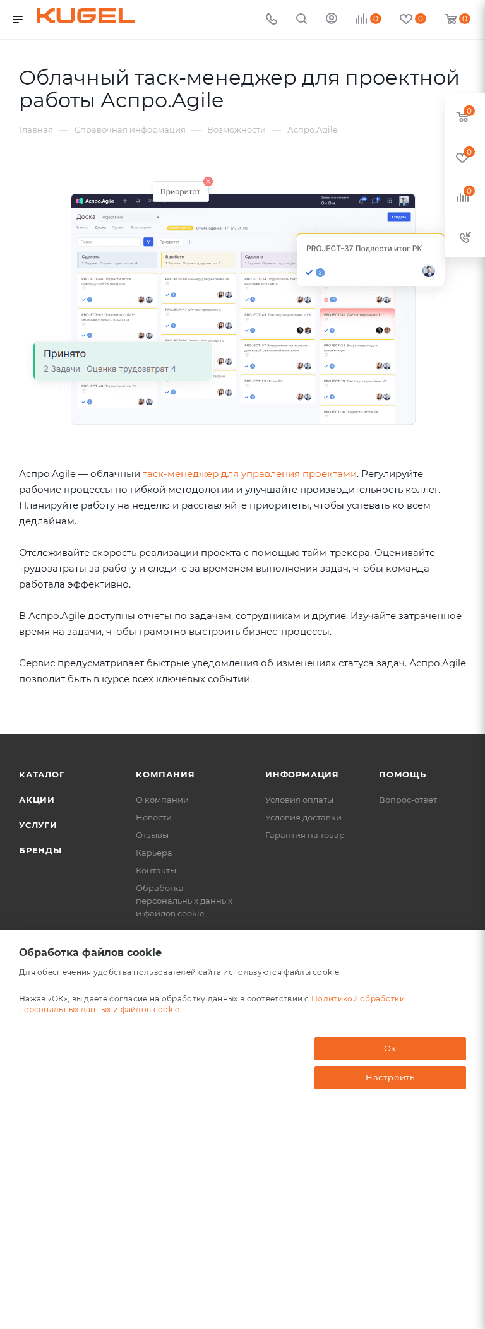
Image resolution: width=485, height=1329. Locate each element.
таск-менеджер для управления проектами (250, 474)
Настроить (390, 1077)
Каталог (42, 774)
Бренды (40, 850)
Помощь (402, 774)
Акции (37, 799)
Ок (390, 1048)
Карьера (154, 853)
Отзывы (152, 835)
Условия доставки (303, 817)
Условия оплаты (299, 799)
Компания (165, 774)
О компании (162, 799)
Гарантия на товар (305, 835)
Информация (302, 774)
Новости (154, 817)
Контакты (156, 870)
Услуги (38, 825)
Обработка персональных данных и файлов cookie (184, 900)
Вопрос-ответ (408, 799)
